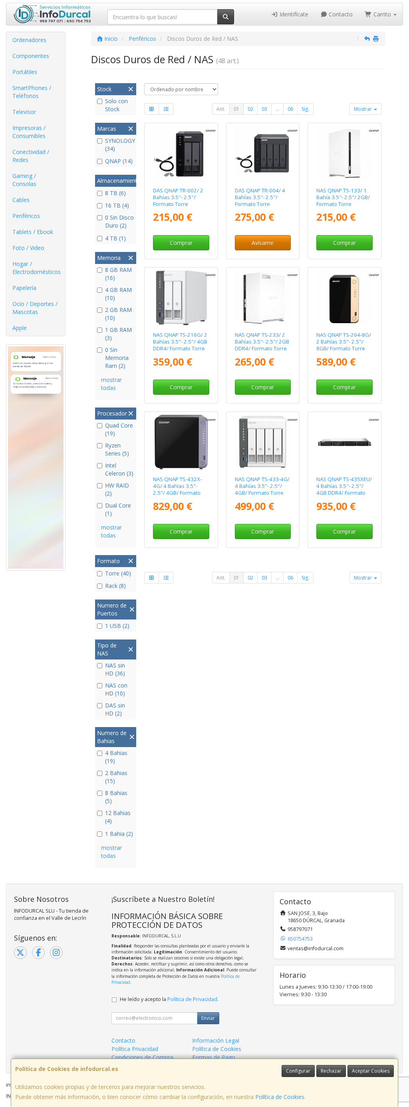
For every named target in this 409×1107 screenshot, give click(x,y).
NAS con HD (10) (116, 689)
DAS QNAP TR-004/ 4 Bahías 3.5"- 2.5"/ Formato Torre (260, 197)
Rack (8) (115, 585)
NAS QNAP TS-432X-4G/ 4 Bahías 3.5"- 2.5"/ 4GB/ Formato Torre (177, 490)
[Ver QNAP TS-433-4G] (262, 442)
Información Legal (215, 1040)
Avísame (263, 242)
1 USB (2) (117, 625)
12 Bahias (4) (118, 817)
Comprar (181, 242)
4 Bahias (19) (116, 757)
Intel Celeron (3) (119, 469)
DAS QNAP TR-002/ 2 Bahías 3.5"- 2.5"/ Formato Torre (178, 197)
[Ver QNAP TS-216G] (181, 298)
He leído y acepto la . (169, 999)
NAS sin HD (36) (115, 669)
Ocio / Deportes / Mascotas (35, 308)
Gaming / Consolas (24, 180)
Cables (21, 200)
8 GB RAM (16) (118, 274)
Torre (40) (118, 573)
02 (250, 109)
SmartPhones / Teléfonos (31, 92)
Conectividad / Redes (30, 156)
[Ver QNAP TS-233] (262, 298)
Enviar (208, 1018)
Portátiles (24, 72)
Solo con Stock (116, 105)
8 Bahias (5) (116, 797)
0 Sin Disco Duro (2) (119, 221)
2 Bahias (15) (116, 777)
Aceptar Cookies (370, 1070)
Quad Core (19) (119, 429)
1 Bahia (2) (119, 833)
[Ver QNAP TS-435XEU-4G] (344, 442)
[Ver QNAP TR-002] (181, 153)
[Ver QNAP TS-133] (344, 153)
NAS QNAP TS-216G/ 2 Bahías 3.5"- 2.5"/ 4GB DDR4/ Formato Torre (180, 341)
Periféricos (26, 216)
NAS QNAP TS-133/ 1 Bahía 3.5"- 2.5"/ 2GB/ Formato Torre (343, 197)
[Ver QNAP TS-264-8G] (344, 298)
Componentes (30, 56)
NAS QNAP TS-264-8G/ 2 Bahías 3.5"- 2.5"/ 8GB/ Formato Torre (343, 341)
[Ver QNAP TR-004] (262, 153)
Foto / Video (28, 248)
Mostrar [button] (363, 109)
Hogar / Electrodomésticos (36, 268)
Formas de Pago (213, 1057)
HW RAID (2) (117, 489)
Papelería (24, 288)
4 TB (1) (115, 238)
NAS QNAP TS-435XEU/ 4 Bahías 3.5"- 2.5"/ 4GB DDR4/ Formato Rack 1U (344, 490)
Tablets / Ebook (32, 232)
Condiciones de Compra (142, 1057)
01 (236, 109)
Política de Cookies (279, 1097)
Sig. (305, 109)
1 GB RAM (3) (118, 334)
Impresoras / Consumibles (29, 132)
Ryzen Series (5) (117, 449)
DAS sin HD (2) (115, 709)
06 (290, 109)
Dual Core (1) (118, 509)
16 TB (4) (117, 205)
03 (264, 109)
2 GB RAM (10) (118, 314)
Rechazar (331, 1070)
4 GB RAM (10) (118, 294)
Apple (19, 328)
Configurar (298, 1070)
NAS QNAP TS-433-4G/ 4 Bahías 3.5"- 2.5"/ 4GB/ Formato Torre (262, 486)
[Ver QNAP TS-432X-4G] (181, 442)
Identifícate (293, 14)
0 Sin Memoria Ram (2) (117, 358)
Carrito (382, 14)
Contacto (340, 14)
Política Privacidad (134, 1049)
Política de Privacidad (192, 999)
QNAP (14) (119, 161)
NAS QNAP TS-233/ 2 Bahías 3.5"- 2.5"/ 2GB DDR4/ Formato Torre (262, 341)
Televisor (24, 112)
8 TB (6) (115, 193)
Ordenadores (29, 40)
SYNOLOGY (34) (119, 144)
